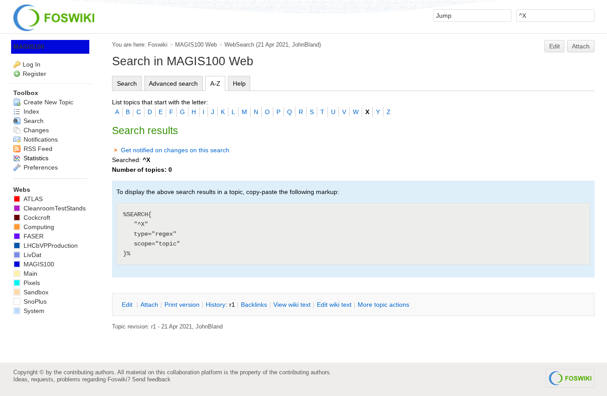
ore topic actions (383, 304)
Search (127, 83)
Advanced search (173, 83)
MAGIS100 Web (196, 44)
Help (239, 83)
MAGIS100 (28, 46)
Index (30, 111)
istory (215, 304)
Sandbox (35, 292)
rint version (182, 304)
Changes (35, 130)
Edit (554, 46)
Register (34, 73)
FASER (33, 236)
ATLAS (32, 198)
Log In (31, 64)
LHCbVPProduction (50, 245)
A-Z (215, 83)
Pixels (31, 282)
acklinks (254, 304)
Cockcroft (36, 217)
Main (29, 273)
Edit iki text (334, 304)
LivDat (31, 254)
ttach (149, 304)
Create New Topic (47, 102)
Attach (581, 46)
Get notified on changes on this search (175, 150)
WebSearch (239, 44)
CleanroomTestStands (54, 208)
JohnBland (305, 44)
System (33, 310)
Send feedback (151, 379)
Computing (38, 226)
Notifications (40, 139)
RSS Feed (37, 148)
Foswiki (158, 44)
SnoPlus (34, 301)
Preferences (40, 167)
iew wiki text (292, 304)
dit (128, 304)
